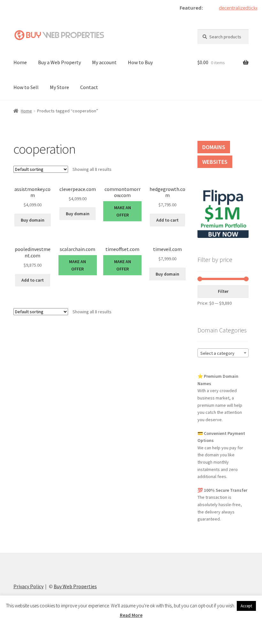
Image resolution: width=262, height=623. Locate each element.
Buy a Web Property (59, 62)
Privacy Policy (28, 586)
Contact (89, 87)
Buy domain (32, 220)
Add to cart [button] (167, 220)
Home (20, 62)
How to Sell (26, 87)
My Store (59, 87)
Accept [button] (246, 606)
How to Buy (140, 62)
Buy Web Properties (75, 586)
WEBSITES (214, 161)
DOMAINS (213, 147)
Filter (223, 291)
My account (104, 62)
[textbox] (223, 353)
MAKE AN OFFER (122, 211)
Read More (131, 615)
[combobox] (223, 352)
